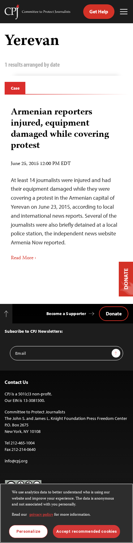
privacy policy (41, 515)
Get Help (98, 11)
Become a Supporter (66, 313)
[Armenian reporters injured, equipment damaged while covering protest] (66, 182)
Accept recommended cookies (86, 531)
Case (15, 88)
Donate (114, 313)
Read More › (23, 258)
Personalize (28, 531)
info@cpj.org (16, 461)
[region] (66, 513)
